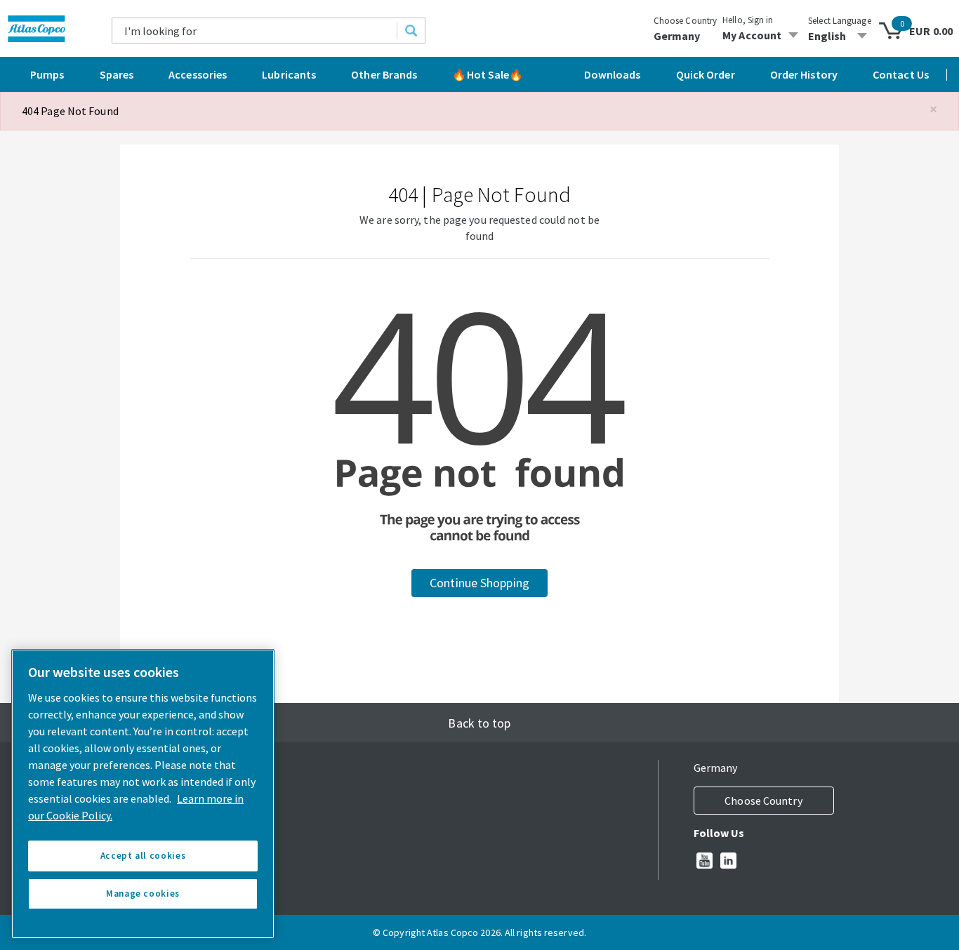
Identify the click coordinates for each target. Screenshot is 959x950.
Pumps (47, 74)
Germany (677, 36)
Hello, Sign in (747, 20)
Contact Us (901, 74)
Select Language (839, 21)
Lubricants (289, 74)
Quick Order (705, 74)
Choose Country (685, 21)
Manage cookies (143, 893)
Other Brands (384, 74)
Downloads (612, 74)
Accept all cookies (143, 856)
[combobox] (254, 30)
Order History (804, 74)
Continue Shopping (479, 583)
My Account (751, 35)
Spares (117, 74)
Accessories (197, 74)
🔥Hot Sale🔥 (487, 74)
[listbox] (839, 36)
